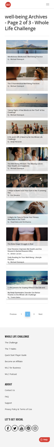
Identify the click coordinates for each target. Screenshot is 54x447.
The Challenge (11, 342)
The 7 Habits (10, 348)
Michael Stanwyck (17, 59)
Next (41, 314)
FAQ (7, 396)
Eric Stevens (15, 195)
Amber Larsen (16, 254)
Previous (13, 314)
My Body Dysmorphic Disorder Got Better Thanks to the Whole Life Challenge (24, 294)
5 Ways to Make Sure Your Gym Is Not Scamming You (27, 192)
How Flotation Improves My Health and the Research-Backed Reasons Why (25, 250)
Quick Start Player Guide (15, 355)
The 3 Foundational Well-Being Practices (23, 83)
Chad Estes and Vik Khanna (21, 222)
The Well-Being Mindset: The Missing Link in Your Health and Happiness (25, 165)
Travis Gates (15, 297)
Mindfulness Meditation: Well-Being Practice (25, 57)
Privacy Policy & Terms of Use (18, 409)
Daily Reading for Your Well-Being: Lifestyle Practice (25, 258)
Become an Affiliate (14, 361)
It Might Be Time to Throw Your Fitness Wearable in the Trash (23, 218)
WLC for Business (13, 367)
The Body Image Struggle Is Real (20, 244)
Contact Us (10, 390)
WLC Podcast (11, 374)
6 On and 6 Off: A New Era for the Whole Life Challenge (25, 138)
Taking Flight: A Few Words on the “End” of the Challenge (26, 111)
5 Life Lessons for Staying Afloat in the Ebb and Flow (26, 289)
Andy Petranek (16, 142)
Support (8, 403)
